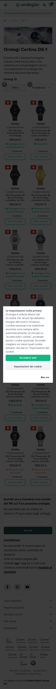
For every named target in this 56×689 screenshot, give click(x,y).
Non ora (45, 377)
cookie (12, 318)
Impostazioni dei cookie (28, 366)
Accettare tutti (28, 358)
